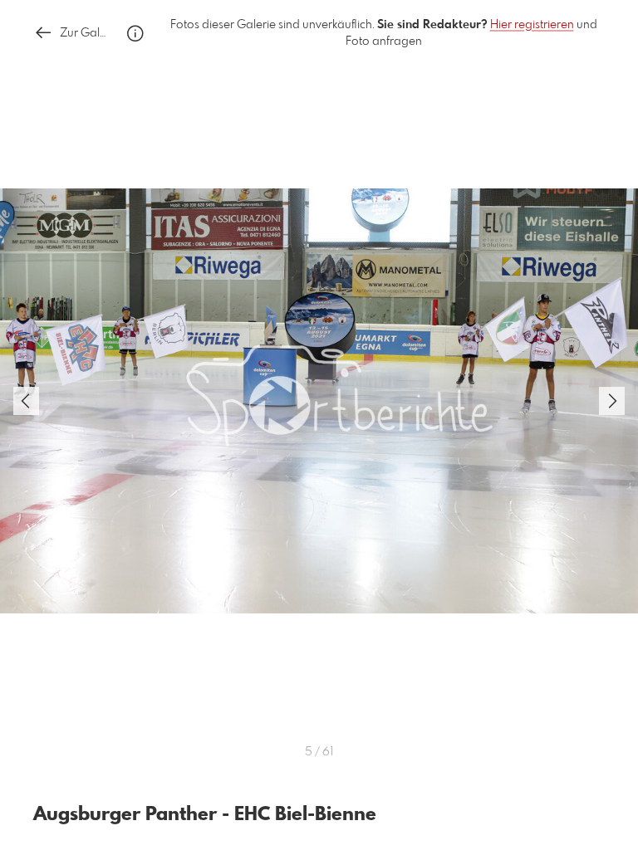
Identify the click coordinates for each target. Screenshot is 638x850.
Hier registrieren (532, 25)
